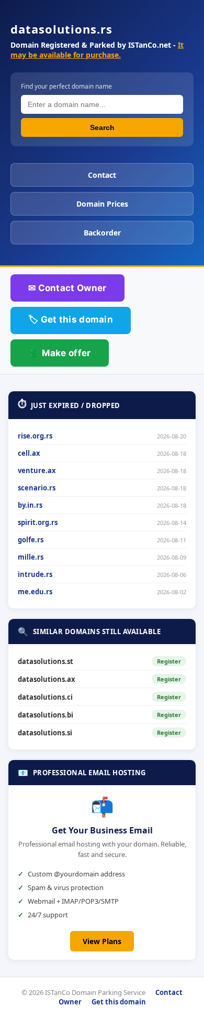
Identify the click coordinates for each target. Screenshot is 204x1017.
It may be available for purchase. (97, 50)
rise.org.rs (35, 436)
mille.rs (30, 557)
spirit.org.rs (38, 522)
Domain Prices (102, 204)
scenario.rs (36, 488)
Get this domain (119, 1002)
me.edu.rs (35, 591)
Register (169, 661)
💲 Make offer (59, 353)
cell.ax (29, 453)
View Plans (102, 941)
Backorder (102, 233)
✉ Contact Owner (67, 288)
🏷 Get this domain (70, 319)
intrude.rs (35, 574)
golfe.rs (30, 539)
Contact (102, 175)
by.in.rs (30, 505)
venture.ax (37, 470)
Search (102, 127)
